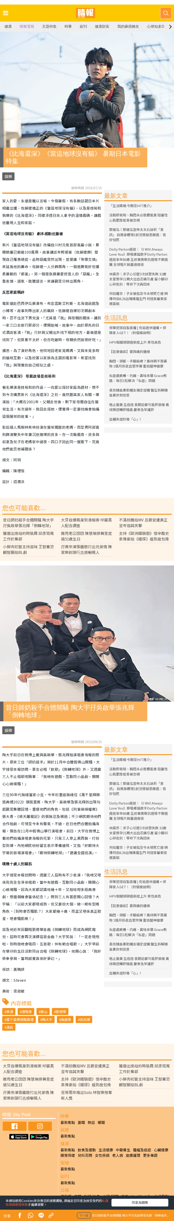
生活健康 (106, 1149)
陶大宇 (47, 1019)
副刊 (83, 26)
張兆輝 (85, 1019)
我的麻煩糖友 (128, 26)
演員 (9, 1027)
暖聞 (101, 1122)
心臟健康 (161, 1149)
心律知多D (155, 26)
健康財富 (102, 26)
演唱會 (27, 1011)
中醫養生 (123, 1149)
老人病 (117, 1155)
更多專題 (150, 1155)
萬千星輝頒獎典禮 (20, 1019)
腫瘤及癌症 (142, 1149)
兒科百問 (85, 1155)
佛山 (44, 1011)
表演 (9, 1011)
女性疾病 (102, 1155)
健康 (8, 26)
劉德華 (61, 1011)
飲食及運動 (87, 1149)
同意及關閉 (140, 1202)
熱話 (91, 1122)
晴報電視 (27, 26)
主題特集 (49, 26)
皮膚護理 (133, 1155)
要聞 (81, 1122)
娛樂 (8, 176)
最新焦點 (67, 1122)
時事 (68, 26)
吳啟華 (66, 1019)
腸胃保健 (67, 1155)
